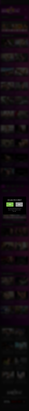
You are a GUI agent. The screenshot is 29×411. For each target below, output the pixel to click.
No (19, 204)
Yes (10, 204)
